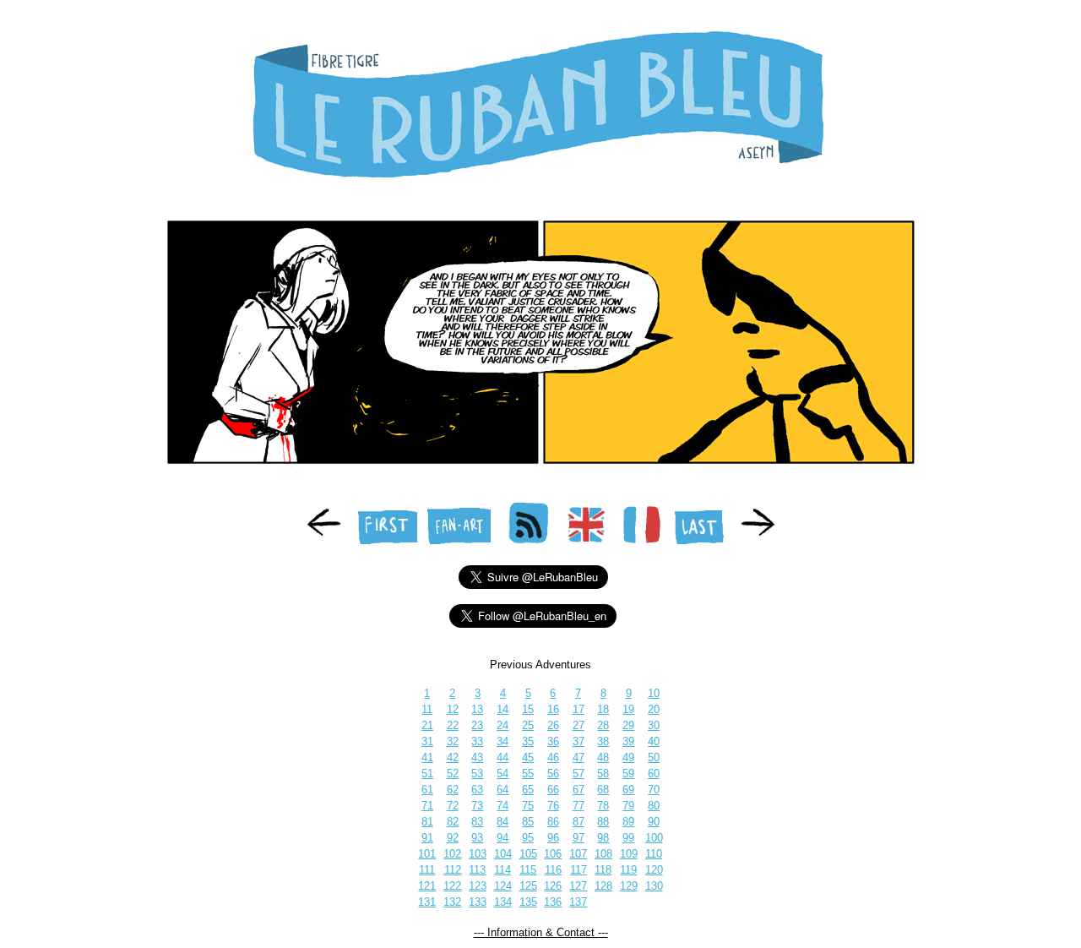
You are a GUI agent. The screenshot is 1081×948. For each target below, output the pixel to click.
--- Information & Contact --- (541, 932)
